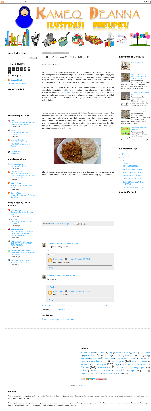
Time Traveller (16, 172)
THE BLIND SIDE (137, 62)
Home (78, 305)
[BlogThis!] (78, 224)
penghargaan (139, 367)
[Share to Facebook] (82, 224)
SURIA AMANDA (17, 164)
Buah (119, 353)
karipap (141, 358)
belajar (91, 353)
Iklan (139, 356)
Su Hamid (51, 243)
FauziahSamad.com (18, 241)
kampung (131, 358)
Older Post (109, 305)
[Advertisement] (51, 337)
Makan (85, 367)
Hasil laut (129, 356)
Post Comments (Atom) (60, 309)
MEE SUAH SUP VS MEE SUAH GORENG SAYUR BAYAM (139, 76)
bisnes (101, 352)
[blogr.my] (106, 380)
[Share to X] (80, 224)
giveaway (107, 356)
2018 (124, 154)
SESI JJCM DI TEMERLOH (133, 187)
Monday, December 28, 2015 (79, 259)
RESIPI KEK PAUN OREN (20, 262)
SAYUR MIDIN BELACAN (132, 169)
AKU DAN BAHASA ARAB (132, 179)
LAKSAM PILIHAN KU (139, 111)
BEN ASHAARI (16, 210)
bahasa (83, 353)
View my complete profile (17, 83)
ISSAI (146, 356)
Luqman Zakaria (17, 140)
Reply (49, 250)
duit (133, 353)
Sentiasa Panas (17, 229)
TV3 (126, 373)
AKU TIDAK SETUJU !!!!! (132, 176)
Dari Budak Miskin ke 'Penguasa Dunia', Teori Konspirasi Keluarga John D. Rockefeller (22, 233)
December (128, 163)
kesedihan (129, 364)
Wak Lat (50, 276)
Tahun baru (97, 373)
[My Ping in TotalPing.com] (100, 380)
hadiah (117, 356)
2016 (124, 157)
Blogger (83, 385)
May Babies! (15, 154)
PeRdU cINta (16, 183)
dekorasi (127, 353)
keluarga (84, 364)
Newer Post (46, 305)
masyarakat (122, 367)
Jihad (106, 358)
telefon (105, 373)
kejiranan (143, 361)
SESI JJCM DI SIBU (130, 166)
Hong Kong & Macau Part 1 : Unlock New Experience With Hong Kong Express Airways (23, 176)
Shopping (85, 373)
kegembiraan (96, 361)
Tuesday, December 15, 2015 (67, 243)
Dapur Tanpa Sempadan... (21, 260)
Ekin (12, 121)
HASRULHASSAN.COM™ (20, 251)
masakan (102, 367)
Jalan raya (85, 358)
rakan (84, 370)
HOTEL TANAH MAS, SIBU (133, 172)
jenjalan (96, 358)
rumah (107, 371)
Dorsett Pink (16, 193)
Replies (52, 255)
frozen (148, 353)
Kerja (116, 364)
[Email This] (75, 224)
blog (110, 352)
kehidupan (118, 361)
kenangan (100, 364)
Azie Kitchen (16, 220)
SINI (68, 92)
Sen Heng (145, 371)
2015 (124, 160)
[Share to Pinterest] (84, 224)
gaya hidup (89, 355)
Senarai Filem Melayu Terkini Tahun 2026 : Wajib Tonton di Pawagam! (21, 144)
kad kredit (121, 358)
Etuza (13, 130)
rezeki (96, 371)
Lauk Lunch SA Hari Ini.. (19, 166)
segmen (133, 371)
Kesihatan (142, 364)
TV (121, 373)
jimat (112, 358)
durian (141, 352)
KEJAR (134, 361)
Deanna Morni (59, 259)
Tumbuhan (113, 373)
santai (118, 370)
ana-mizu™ (15, 152)
